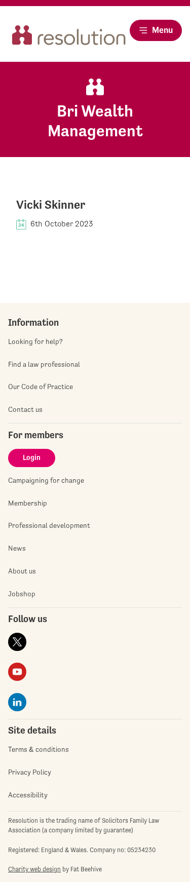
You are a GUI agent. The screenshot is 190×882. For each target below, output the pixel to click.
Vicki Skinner (50, 205)
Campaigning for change (46, 480)
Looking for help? (35, 341)
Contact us (25, 409)
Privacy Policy (29, 772)
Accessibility (28, 795)
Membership (27, 503)
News (17, 548)
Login (32, 457)
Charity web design (34, 869)
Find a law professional (44, 364)
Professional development (49, 525)
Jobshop (21, 594)
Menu (162, 30)
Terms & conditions (38, 749)
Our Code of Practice (40, 386)
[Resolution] (69, 39)
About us (22, 571)
